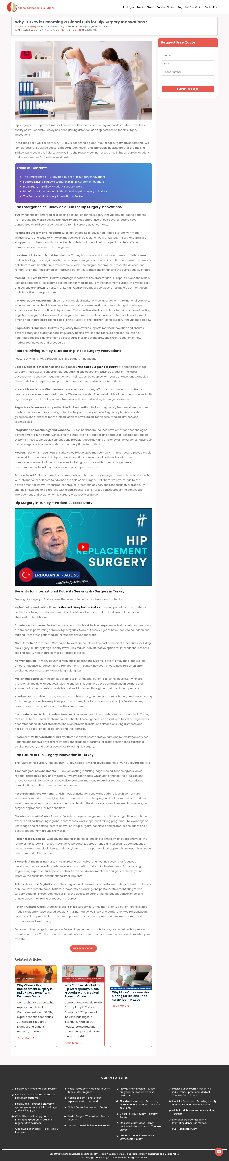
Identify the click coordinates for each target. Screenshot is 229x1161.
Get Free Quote (83, 948)
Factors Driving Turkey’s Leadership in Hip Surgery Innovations (63, 182)
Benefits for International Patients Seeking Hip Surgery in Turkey (65, 191)
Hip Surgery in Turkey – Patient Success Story (52, 187)
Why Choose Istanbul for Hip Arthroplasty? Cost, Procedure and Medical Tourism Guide (83, 990)
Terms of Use (124, 1153)
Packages (128, 7)
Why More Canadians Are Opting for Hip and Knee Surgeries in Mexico (130, 996)
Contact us (211, 7)
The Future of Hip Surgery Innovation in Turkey (53, 196)
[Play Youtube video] (83, 547)
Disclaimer (153, 1153)
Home (18, 26)
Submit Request (188, 89)
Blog (180, 7)
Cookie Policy (172, 1153)
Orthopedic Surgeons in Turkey (96, 367)
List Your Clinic (193, 7)
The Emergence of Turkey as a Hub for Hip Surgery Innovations (64, 177)
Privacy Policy (139, 1153)
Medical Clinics (145, 7)
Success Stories (165, 7)
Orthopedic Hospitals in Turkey (79, 607)
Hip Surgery (30, 26)
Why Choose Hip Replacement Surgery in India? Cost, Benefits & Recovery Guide (35, 990)
